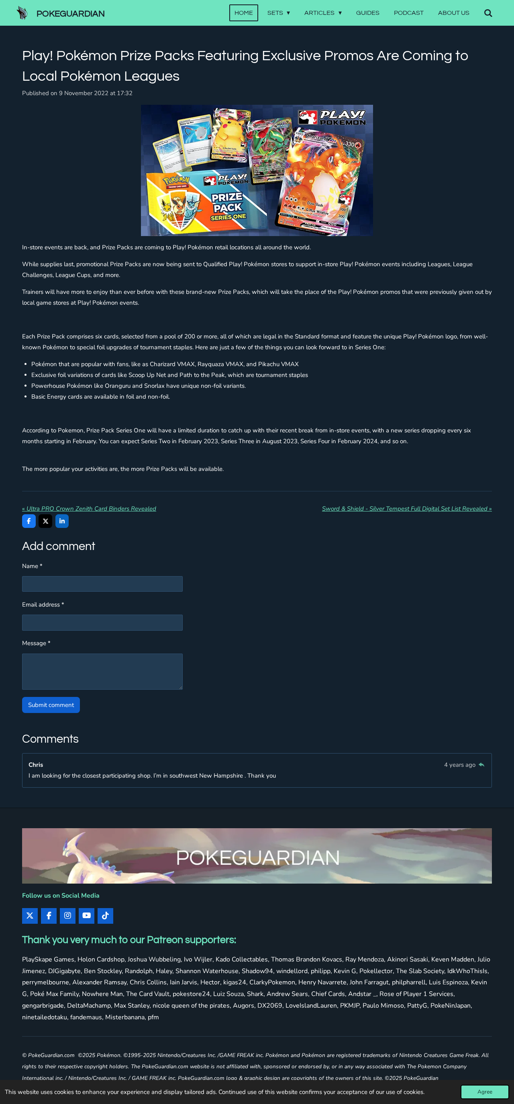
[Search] (488, 13)
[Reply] (481, 765)
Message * (36, 643)
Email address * (43, 605)
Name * (32, 566)
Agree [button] (484, 1092)
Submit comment (51, 705)
